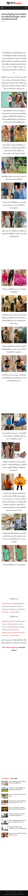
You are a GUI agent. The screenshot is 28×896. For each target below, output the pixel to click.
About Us (8, 892)
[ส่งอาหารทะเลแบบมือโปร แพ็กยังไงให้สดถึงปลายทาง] (4, 835)
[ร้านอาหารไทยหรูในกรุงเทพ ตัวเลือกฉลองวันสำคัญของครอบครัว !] (4, 809)
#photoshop (5, 632)
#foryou (12, 629)
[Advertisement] (14, 37)
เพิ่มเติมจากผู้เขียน (14, 778)
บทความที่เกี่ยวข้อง (5, 778)
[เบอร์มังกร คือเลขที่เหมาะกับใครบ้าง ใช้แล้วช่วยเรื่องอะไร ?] (4, 815)
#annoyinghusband (15, 632)
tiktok (7, 647)
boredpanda (13, 647)
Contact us (20, 892)
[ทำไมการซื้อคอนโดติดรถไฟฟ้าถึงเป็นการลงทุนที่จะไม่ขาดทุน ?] (4, 822)
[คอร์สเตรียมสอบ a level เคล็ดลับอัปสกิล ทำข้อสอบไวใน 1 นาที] (4, 802)
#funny (17, 629)
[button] (26, 8)
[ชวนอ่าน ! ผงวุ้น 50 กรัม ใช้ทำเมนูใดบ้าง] (4, 796)
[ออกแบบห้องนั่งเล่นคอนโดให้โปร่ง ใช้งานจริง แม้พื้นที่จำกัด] (4, 783)
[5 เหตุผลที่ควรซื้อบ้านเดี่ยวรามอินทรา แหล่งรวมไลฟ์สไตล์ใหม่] (4, 828)
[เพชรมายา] (14, 3)
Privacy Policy (13, 892)
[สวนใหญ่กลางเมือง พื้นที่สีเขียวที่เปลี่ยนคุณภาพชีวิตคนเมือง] (4, 789)
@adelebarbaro (6, 603)
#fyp (22, 632)
